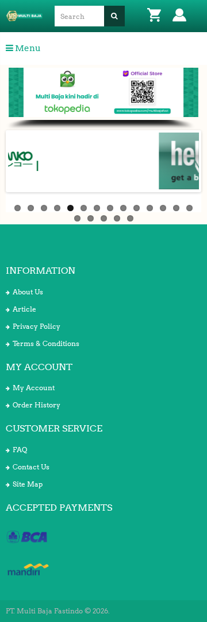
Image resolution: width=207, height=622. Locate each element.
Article (24, 309)
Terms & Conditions (46, 343)
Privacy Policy (36, 326)
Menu (27, 48)
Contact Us (31, 466)
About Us (28, 291)
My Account (34, 387)
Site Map (28, 484)
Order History (36, 405)
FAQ (20, 449)
